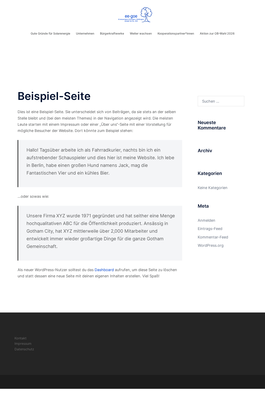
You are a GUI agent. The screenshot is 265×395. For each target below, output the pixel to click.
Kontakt (20, 338)
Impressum (22, 343)
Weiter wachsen (141, 33)
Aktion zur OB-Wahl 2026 (217, 33)
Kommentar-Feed (213, 237)
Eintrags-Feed (210, 228)
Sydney (70, 382)
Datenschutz (24, 349)
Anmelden (206, 220)
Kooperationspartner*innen (176, 33)
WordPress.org (211, 245)
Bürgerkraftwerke (112, 33)
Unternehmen (85, 33)
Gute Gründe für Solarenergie (50, 33)
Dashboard (104, 270)
